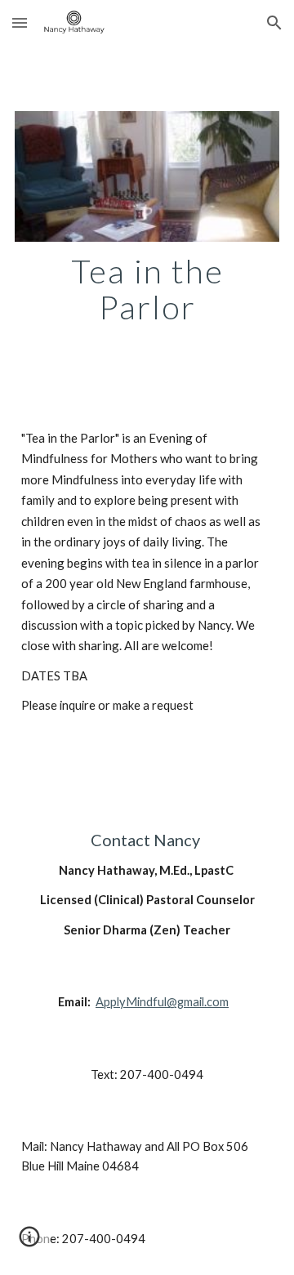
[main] (147, 289)
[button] (19, 22)
